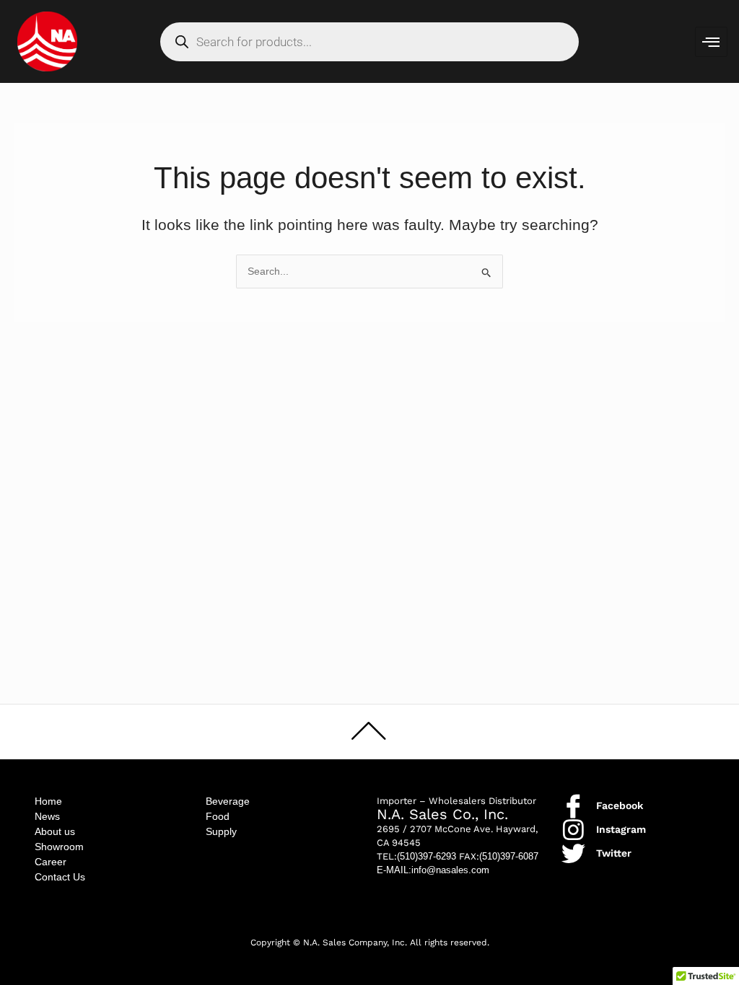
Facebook (619, 805)
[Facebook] (573, 806)
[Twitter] (573, 853)
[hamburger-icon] (711, 42)
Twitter (613, 853)
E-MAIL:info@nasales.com (433, 870)
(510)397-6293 (426, 856)
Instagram (621, 829)
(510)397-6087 (508, 856)
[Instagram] (573, 830)
